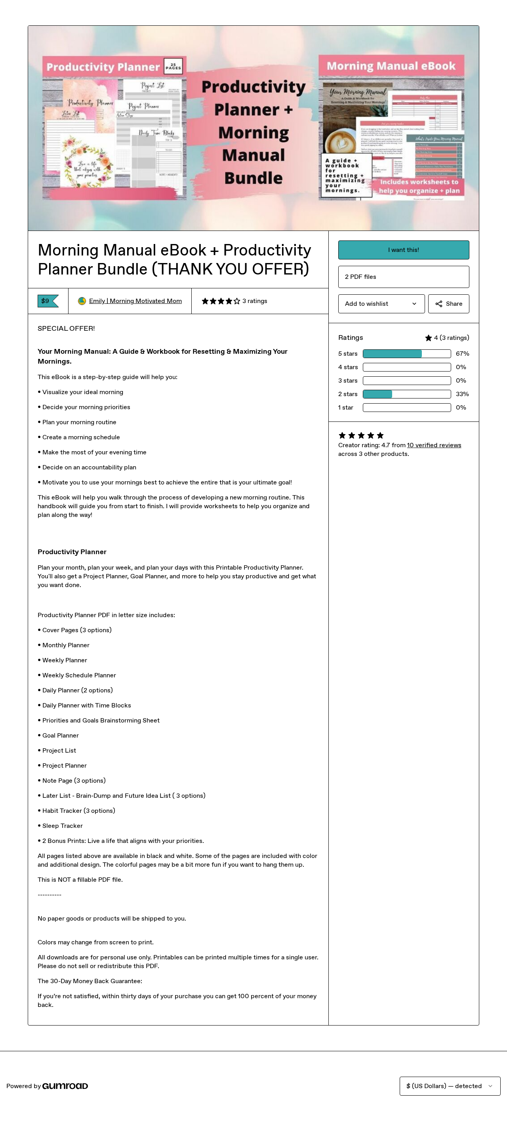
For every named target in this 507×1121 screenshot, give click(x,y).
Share (454, 303)
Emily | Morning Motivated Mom (135, 301)
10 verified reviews (434, 445)
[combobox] (381, 303)
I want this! (403, 250)
